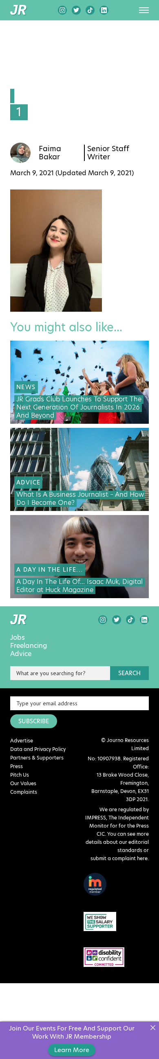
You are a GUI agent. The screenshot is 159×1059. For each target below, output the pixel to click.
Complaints (23, 791)
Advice (20, 654)
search (129, 673)
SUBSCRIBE (33, 721)
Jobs (17, 638)
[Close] (152, 1028)
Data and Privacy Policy (38, 749)
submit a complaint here (119, 858)
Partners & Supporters (37, 757)
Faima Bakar (50, 153)
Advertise (21, 740)
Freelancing (28, 646)
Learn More (71, 1050)
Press (16, 766)
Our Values (23, 783)
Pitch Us (19, 774)
